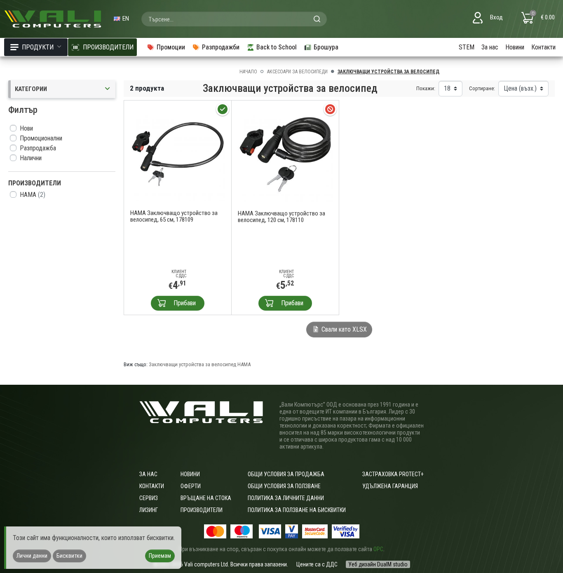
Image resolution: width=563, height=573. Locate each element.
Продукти (38, 47)
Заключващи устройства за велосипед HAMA (200, 364)
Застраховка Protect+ (393, 474)
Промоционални (41, 138)
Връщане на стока (206, 498)
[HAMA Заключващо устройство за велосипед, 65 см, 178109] (177, 153)
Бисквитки (69, 555)
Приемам (160, 555)
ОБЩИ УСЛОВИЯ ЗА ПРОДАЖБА (286, 474)
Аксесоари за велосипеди (297, 72)
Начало (248, 72)
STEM (466, 47)
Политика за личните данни (286, 498)
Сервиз (148, 498)
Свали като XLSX (343, 329)
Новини (514, 47)
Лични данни (31, 555)
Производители (202, 510)
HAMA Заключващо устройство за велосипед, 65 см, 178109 (174, 216)
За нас (489, 47)
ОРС (378, 549)
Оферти (191, 486)
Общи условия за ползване (284, 486)
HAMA (32, 195)
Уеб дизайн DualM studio (378, 564)
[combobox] (234, 19)
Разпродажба (38, 148)
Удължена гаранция (390, 486)
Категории (31, 89)
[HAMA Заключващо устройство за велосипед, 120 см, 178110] (285, 153)
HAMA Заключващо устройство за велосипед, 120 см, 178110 (281, 217)
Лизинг (148, 510)
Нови (26, 128)
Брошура (326, 47)
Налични (31, 158)
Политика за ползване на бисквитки (297, 510)
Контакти (543, 47)
